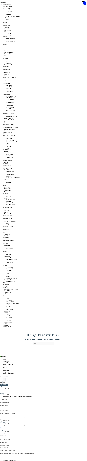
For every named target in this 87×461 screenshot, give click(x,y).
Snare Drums (7, 69)
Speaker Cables (9, 108)
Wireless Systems (9, 101)
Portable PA (8, 88)
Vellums (7, 61)
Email (1, 382)
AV (3, 133)
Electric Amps (8, 35)
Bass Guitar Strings (8, 53)
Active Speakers (9, 85)
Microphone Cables (10, 107)
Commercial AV (7, 149)
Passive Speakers (9, 86)
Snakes (7, 112)
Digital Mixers (8, 93)
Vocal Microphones (10, 99)
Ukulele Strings (9, 20)
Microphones (7, 94)
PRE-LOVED (5, 162)
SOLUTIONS (5, 163)
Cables (5, 104)
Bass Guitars (7, 49)
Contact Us (5, 359)
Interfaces (6, 126)
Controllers (6, 122)
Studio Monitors (7, 130)
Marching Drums (7, 68)
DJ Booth (8, 137)
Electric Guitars (7, 25)
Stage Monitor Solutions (9, 118)
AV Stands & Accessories (9, 135)
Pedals (5, 44)
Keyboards (6, 75)
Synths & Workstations (9, 79)
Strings (5, 36)
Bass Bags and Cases (8, 52)
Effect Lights (8, 152)
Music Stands (8, 144)
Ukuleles (7, 19)
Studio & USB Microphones (11, 97)
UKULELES (6, 17)
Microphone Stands (10, 102)
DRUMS (4, 55)
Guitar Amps (6, 31)
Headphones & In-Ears (10, 119)
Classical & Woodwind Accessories (13, 16)
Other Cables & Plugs (10, 110)
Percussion (6, 66)
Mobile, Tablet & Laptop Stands (12, 141)
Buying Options (6, 361)
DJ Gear (6, 82)
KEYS (4, 71)
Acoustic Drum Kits (8, 57)
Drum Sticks (8, 63)
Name (1, 379)
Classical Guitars (7, 28)
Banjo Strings (8, 39)
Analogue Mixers (9, 91)
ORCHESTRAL (7, 8)
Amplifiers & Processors (9, 113)
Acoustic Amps (9, 33)
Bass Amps (6, 50)
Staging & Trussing (9, 148)
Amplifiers (8, 115)
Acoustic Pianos (9, 11)
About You (5, 358)
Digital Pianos (7, 74)
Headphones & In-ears (9, 124)
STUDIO (4, 121)
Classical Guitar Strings (10, 41)
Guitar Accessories (8, 46)
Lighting (6, 151)
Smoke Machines (9, 157)
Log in (1, 0)
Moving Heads (9, 155)
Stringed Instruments (10, 9)
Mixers (5, 90)
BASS (4, 47)
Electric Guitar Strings (10, 42)
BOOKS (5, 22)
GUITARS (5, 24)
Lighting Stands (9, 138)
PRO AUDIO (5, 80)
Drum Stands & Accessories (10, 60)
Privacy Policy (6, 362)
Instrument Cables (9, 105)
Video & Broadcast (8, 132)
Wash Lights (8, 159)
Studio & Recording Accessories (11, 127)
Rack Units (8, 143)
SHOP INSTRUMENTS (7, 6)
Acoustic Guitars (7, 27)
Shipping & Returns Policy (8, 364)
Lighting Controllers (10, 154)
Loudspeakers (7, 83)
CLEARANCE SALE (7, 165)
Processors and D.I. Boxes (11, 116)
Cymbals (6, 58)
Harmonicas (8, 14)
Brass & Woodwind (10, 13)
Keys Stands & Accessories (10, 77)
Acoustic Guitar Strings (10, 38)
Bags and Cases (7, 30)
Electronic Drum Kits (8, 64)
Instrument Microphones (11, 96)
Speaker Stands (9, 146)
